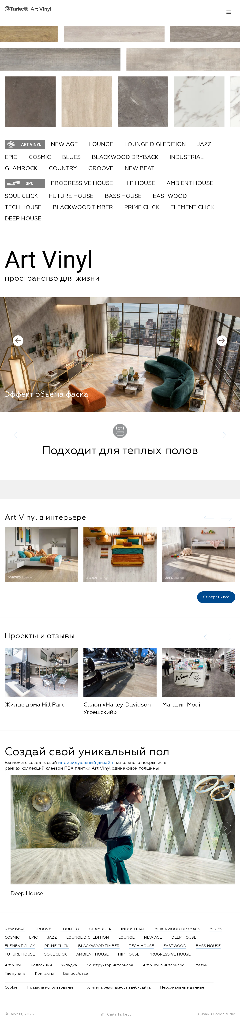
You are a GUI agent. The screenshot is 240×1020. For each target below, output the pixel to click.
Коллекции (41, 965)
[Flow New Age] (99, 34)
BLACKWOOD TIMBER (83, 207)
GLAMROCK (21, 168)
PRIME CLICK (141, 207)
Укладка (69, 965)
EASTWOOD (170, 196)
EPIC (11, 157)
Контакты (44, 974)
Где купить (15, 974)
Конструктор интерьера (109, 965)
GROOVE (100, 168)
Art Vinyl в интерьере (163, 965)
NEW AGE (64, 144)
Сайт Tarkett (119, 1014)
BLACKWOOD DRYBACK (125, 157)
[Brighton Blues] (44, 101)
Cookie (11, 988)
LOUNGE (101, 144)
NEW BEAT (139, 168)
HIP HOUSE (139, 183)
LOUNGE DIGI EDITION (155, 144)
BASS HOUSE (123, 196)
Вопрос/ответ (76, 974)
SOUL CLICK (21, 196)
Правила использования (50, 988)
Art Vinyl (28, 9)
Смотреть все (216, 597)
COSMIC (40, 157)
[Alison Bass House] (157, 101)
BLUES (71, 157)
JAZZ (204, 144)
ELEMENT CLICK (192, 207)
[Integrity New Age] (100, 101)
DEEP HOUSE (23, 219)
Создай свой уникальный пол (87, 752)
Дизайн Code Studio (216, 1014)
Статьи (200, 965)
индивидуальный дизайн (85, 763)
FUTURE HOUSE (71, 196)
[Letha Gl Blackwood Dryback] (213, 101)
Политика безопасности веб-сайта (117, 988)
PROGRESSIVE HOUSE (82, 183)
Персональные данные (182, 988)
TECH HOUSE (23, 207)
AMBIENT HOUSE (189, 183)
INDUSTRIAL (187, 157)
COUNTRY (63, 168)
